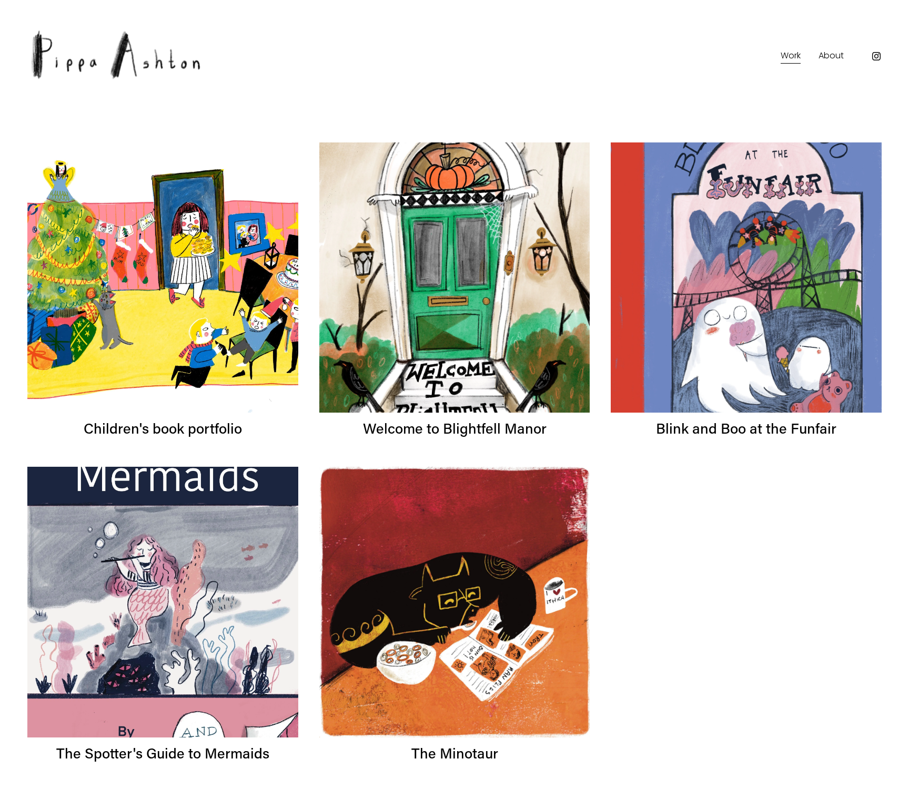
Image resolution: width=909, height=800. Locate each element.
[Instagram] (876, 56)
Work (791, 55)
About (831, 55)
